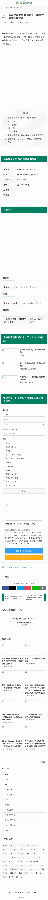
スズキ (5, 865)
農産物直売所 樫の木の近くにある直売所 (26, 135)
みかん (21, 853)
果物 (6, 779)
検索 (43, 762)
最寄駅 (14, 125)
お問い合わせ (18, 893)
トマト (32, 865)
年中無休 (9, 451)
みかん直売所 (10, 820)
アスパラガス (22, 857)
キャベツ (12, 861)
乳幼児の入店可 (11, 482)
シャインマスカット (31, 861)
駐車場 (14, 131)
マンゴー (24, 869)
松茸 (20, 873)
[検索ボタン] (45, 3)
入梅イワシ (33, 869)
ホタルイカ (14, 869)
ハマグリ (40, 865)
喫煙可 (8, 470)
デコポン (24, 865)
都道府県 (8, 789)
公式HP (24, 557)
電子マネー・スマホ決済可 (15, 458)
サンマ (20, 861)
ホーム (10, 893)
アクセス (11, 121)
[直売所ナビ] (24, 3)
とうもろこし (34, 849)
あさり (5, 846)
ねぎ (4, 853)
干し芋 (5, 873)
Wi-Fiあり (9, 462)
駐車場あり (9, 443)
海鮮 (6, 784)
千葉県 (12, 22)
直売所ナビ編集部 (24, 622)
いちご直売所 (10, 825)
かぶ (28, 846)
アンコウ (32, 857)
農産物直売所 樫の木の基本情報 (22, 117)
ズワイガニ (14, 865)
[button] (5, 588)
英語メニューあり (12, 474)
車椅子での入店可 (12, 478)
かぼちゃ (35, 846)
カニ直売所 (9, 810)
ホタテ (5, 869)
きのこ (5, 849)
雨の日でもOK (11, 447)
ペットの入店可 (11, 485)
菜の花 (11, 877)
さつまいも (14, 849)
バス (13, 128)
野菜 (6, 774)
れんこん (6, 857)
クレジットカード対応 (13, 455)
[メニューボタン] (3, 3)
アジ (13, 857)
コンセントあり (11, 466)
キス (4, 861)
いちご (12, 846)
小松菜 (42, 869)
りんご (34, 853)
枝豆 (26, 873)
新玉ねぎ (13, 873)
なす (42, 849)
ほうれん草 (12, 853)
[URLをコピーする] (42, 588)
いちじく (21, 846)
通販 (6, 830)
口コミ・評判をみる (24, 551)
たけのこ (24, 849)
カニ (39, 857)
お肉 (6, 799)
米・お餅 (8, 794)
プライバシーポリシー (32, 893)
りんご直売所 (10, 815)
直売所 (7, 805)
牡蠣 (4, 877)
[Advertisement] (24, 77)
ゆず (28, 853)
